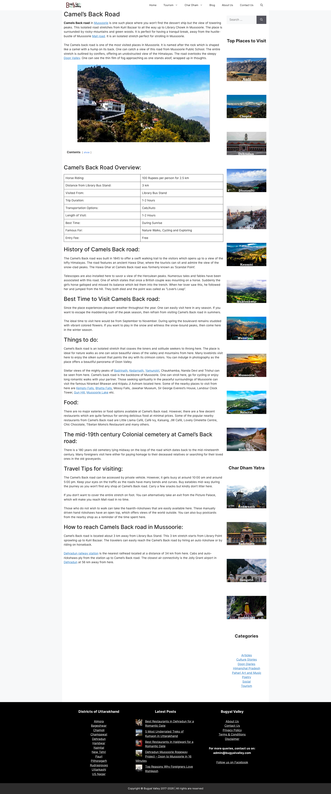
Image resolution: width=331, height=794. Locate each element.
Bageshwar (99, 725)
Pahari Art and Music (246, 673)
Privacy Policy (232, 730)
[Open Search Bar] (261, 5)
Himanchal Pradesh (246, 668)
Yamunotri (152, 370)
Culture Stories (246, 659)
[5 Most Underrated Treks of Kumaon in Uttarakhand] (139, 733)
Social (246, 681)
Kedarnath (136, 370)
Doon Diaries (246, 664)
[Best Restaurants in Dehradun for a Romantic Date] (139, 723)
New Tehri (99, 752)
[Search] (261, 20)
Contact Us (246, 5)
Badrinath (121, 370)
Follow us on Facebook (232, 762)
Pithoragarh (99, 761)
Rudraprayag (99, 765)
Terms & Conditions (232, 734)
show (87, 152)
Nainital (99, 747)
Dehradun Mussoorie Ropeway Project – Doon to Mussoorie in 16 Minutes (164, 756)
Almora (99, 721)
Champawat (99, 734)
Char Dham (191, 5)
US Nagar (99, 774)
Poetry (246, 677)
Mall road (98, 36)
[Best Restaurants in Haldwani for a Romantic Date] (139, 744)
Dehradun (70, 562)
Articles (246, 655)
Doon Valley (72, 58)
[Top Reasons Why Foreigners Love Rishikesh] (139, 768)
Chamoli (98, 730)
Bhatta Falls (104, 388)
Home (153, 5)
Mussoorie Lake (97, 392)
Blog (212, 5)
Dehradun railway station (81, 553)
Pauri (98, 756)
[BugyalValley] (74, 5)
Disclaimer (232, 739)
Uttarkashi (99, 769)
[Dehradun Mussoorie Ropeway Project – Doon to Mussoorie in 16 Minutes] (139, 754)
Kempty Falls (85, 388)
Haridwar (98, 743)
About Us (227, 5)
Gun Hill (79, 392)
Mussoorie (101, 23)
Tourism (168, 5)
